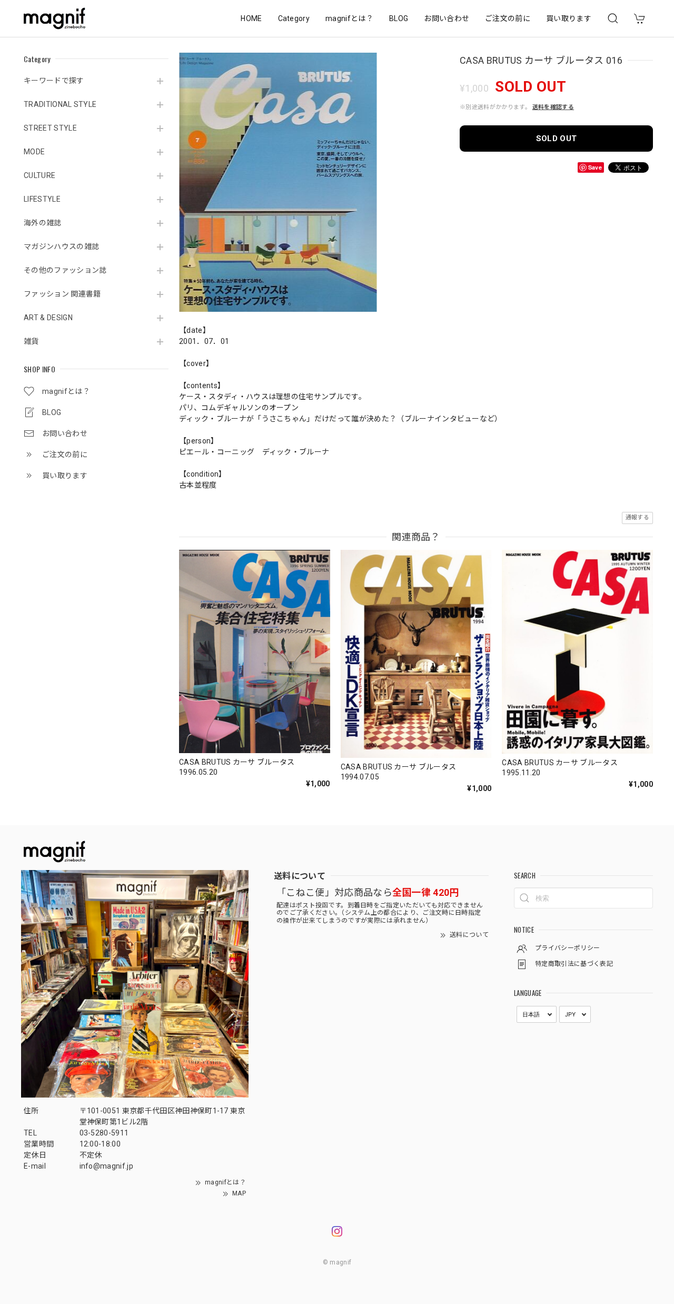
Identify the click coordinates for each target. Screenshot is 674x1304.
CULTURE (39, 175)
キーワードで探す (54, 80)
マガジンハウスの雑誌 (61, 246)
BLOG (398, 18)
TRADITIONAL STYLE (60, 104)
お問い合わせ (446, 18)
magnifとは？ (349, 18)
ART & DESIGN (48, 317)
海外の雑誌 (43, 223)
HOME (251, 18)
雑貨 (31, 341)
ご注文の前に (507, 18)
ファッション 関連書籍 (62, 294)
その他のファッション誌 (65, 270)
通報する (637, 517)
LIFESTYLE (42, 199)
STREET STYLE (50, 128)
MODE (34, 151)
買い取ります (568, 18)
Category (294, 18)
